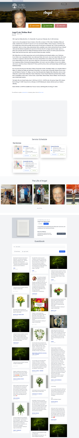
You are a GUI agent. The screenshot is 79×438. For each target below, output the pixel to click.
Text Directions (27, 155)
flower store (41, 92)
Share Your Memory (61, 233)
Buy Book (46, 223)
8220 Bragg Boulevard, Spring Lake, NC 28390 (30, 168)
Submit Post (62, 251)
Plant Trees (34, 155)
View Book (40, 223)
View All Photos (39, 208)
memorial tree (25, 92)
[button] (18, 149)
